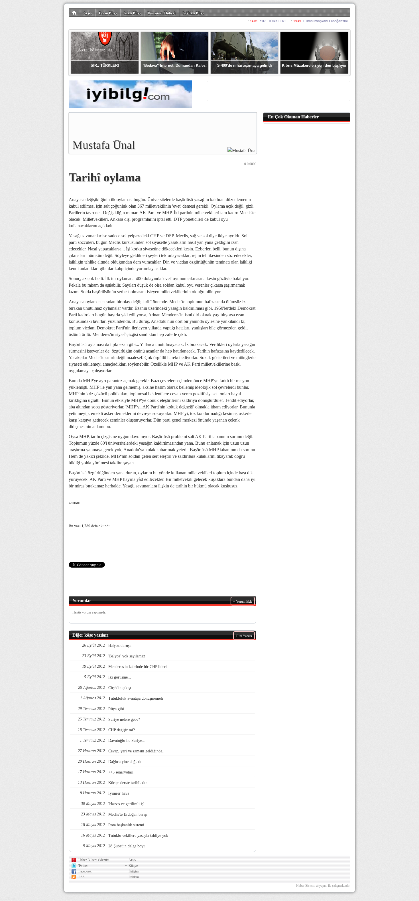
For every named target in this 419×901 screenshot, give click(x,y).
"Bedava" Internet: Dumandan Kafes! (175, 65)
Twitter (83, 866)
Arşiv (87, 13)
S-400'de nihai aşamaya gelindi (244, 65)
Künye (133, 866)
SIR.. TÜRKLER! (105, 65)
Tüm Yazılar (244, 636)
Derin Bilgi (108, 13)
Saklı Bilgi (132, 13)
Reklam (134, 877)
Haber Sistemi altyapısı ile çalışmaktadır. (323, 886)
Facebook (84, 871)
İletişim (134, 871)
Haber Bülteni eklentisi (93, 860)
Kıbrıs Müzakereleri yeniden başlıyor (314, 65)
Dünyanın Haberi (162, 13)
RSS (81, 877)
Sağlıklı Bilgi (193, 13)
